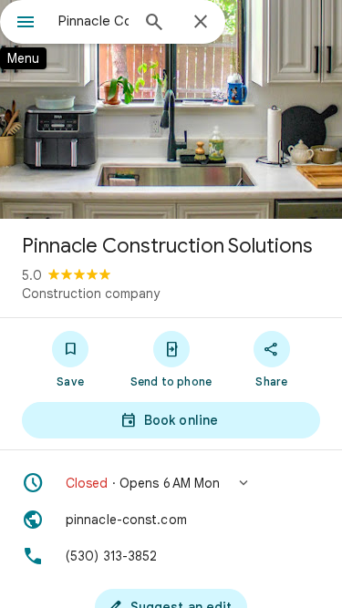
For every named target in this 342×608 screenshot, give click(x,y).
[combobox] (93, 21)
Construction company (91, 293)
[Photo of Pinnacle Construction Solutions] (171, 109)
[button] (171, 483)
